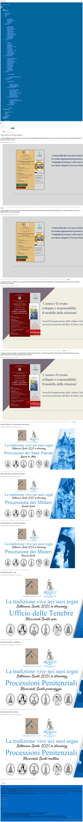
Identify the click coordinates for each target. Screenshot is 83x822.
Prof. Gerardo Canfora (42, 791)
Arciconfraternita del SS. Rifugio (29, 788)
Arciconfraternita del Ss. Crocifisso (15, 100)
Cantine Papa (9, 67)
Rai (10, 107)
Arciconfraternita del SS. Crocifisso (20, 788)
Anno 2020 (7, 120)
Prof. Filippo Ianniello (35, 791)
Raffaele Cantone (10, 26)
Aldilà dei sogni (10, 44)
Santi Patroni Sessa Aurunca (75, 791)
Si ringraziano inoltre (8, 55)
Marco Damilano (10, 27)
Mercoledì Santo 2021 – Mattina (9, 711)
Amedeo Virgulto (10, 37)
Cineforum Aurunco (13, 102)
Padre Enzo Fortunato (11, 28)
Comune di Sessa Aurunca (14, 89)
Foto (6, 16)
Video (6, 15)
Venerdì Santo (43, 793)
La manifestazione (10, 19)
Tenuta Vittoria (9, 51)
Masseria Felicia (10, 69)
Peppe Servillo (9, 30)
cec (69, 788)
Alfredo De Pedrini (2, 788)
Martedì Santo (59, 789)
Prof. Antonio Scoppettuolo (27, 791)
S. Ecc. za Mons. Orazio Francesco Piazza (61, 791)
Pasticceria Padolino (10, 52)
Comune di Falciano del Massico (15, 92)
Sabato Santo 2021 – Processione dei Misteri (12, 473)
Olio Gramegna (10, 48)
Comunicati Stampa (10, 74)
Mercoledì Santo (70, 789)
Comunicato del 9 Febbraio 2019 (15, 76)
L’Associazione (6, 109)
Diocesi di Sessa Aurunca (13, 84)
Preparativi (9, 21)
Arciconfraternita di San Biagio (47, 788)
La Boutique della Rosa (11, 61)
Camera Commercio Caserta (14, 95)
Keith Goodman (10, 35)
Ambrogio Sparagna (10, 31)
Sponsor (6, 39)
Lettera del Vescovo (8, 111)
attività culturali (62, 788)
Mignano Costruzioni (11, 53)
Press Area (7, 71)
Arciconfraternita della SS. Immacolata (11, 788)
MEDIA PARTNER (10, 104)
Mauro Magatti (64, 789)
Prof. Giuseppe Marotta (50, 791)
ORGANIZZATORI (10, 81)
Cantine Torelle (10, 68)
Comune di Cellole (12, 91)
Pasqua (13, 791)
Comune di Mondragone (13, 90)
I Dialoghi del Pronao (4, 2)
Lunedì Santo (45, 789)
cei (70, 788)
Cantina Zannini (10, 66)
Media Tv (11, 108)
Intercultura (11, 101)
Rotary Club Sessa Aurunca (12, 58)
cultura (6, 789)
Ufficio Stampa (10, 77)
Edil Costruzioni (10, 54)
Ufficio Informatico (7, 142)
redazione (13, 142)
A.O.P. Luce (9, 42)
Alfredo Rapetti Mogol (11, 33)
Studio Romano (10, 64)
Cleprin (8, 43)
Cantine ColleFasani (10, 59)
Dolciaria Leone (10, 70)
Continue (2, 207)
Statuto (6, 113)
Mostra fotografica (10, 20)
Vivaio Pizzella (9, 49)
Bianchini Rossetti (10, 62)
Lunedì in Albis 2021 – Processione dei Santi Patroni (14, 424)
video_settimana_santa (18, 476)
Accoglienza (9, 22)
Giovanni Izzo (9, 32)
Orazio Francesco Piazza (7, 791)
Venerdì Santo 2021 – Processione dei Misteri (12, 523)
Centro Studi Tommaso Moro (14, 86)
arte (59, 788)
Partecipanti (7, 23)
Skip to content (3, 0)
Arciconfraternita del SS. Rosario (38, 788)
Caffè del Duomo (10, 65)
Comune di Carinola (13, 93)
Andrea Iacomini (10, 29)
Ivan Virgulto (9, 38)
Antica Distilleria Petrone (11, 50)
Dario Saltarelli (9, 60)
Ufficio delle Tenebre (38, 793)
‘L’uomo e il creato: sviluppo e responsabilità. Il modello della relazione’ (56, 793)
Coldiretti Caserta (10, 63)
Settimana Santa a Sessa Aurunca (25, 793)
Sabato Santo (69, 791)
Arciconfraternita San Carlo (55, 788)
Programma (7, 14)
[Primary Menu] (1, 7)
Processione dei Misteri (19, 791)
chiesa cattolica (2, 789)
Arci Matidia (11, 103)
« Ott (1, 808)
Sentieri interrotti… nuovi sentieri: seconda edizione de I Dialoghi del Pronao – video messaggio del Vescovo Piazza (23, 813)
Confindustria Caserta (13, 94)
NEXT (4, 783)
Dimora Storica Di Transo (11, 46)
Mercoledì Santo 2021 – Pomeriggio (10, 642)
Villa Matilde (9, 45)
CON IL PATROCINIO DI (11, 87)
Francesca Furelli (10, 36)
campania (66, 788)
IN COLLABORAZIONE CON (12, 96)
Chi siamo (7, 112)
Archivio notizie (8, 13)
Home (4, 9)
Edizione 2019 (5, 10)
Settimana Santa (10, 793)
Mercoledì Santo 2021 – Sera (8, 572)
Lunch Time (9, 47)
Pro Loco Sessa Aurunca (13, 99)
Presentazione (9, 18)
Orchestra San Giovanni (11, 34)
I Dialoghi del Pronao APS (30, 789)
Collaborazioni (7, 78)
